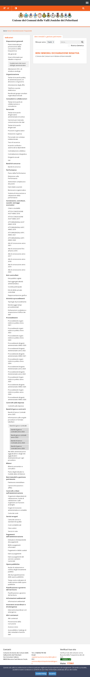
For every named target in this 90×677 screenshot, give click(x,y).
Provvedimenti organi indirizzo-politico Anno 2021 (16, 323)
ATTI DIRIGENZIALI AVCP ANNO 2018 (16, 223)
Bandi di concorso (13, 163)
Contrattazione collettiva (16, 151)
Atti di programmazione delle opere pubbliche (16, 576)
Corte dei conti (13, 513)
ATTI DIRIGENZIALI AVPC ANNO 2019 (16, 228)
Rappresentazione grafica (17, 295)
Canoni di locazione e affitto (15, 487)
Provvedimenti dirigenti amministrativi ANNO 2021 (17, 355)
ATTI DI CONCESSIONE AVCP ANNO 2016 (15, 212)
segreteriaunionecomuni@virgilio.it (44, 657)
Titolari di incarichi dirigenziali (14, 126)
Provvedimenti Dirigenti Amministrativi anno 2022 (17, 349)
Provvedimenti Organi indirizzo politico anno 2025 (16, 379)
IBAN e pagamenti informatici (14, 546)
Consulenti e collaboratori (16, 99)
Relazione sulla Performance (13, 177)
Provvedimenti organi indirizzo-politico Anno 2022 (16, 330)
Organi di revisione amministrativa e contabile (17, 509)
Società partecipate (15, 287)
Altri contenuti (12, 615)
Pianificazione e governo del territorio (16, 589)
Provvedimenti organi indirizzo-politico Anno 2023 (16, 338)
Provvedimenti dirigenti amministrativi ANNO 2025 (17, 386)
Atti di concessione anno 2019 (16, 265)
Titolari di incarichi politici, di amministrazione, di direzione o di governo (17, 79)
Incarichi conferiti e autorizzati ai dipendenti (16, 146)
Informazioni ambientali (16, 598)
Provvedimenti (12, 318)
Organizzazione (12, 74)
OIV (9, 160)
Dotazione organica (15, 134)
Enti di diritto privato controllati (15, 291)
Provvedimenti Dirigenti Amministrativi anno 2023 (17, 373)
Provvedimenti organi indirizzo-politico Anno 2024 (16, 361)
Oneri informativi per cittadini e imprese (15, 58)
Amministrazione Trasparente (22, 31)
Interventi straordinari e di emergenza (16, 605)
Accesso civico (13, 627)
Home (9, 31)
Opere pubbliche (12, 564)
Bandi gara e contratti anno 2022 (18, 436)
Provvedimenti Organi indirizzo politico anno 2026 (16, 392)
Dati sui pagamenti (14, 554)
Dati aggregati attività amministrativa (15, 282)
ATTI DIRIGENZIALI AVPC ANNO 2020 (16, 239)
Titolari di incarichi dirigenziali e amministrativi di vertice (16, 115)
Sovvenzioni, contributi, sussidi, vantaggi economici (15, 203)
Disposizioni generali (14, 41)
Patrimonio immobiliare (16, 482)
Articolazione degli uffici (16, 85)
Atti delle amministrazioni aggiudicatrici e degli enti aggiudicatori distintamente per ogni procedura (17, 456)
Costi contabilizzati (14, 525)
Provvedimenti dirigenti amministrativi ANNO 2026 (17, 398)
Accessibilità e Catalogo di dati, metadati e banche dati (17, 632)
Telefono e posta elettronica (14, 89)
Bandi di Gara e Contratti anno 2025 (16, 413)
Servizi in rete (13, 531)
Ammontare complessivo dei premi (17, 183)
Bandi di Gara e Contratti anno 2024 (18, 442)
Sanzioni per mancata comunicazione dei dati (16, 121)
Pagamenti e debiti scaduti (17, 550)
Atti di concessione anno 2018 (16, 260)
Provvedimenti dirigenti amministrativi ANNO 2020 (17, 344)
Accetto (52, 674)
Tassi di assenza (14, 142)
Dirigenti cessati (13, 157)
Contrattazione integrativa (17, 154)
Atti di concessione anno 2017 (16, 255)
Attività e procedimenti (15, 298)
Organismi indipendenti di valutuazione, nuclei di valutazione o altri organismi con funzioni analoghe (17, 500)
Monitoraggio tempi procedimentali (15, 306)
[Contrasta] (16, 8)
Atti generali (12, 54)
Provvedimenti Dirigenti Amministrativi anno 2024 (17, 368)
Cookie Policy (41, 674)
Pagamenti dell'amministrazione (14, 535)
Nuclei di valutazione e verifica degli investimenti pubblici (17, 569)
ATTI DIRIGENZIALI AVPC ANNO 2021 (16, 234)
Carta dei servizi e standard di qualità (14, 521)
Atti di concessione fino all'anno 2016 (16, 250)
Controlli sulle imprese (15, 403)
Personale (10, 109)
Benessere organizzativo (17, 190)
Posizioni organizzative (16, 131)
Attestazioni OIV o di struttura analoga (15, 70)
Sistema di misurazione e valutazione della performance (17, 195)
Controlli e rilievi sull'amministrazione (14, 492)
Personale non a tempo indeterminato (16, 138)
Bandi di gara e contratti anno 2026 (18, 447)
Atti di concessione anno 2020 (16, 271)
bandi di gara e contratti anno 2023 (18, 431)
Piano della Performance (17, 173)
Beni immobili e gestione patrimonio (16, 478)
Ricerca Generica (77, 45)
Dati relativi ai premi (15, 187)
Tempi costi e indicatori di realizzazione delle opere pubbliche (17, 582)
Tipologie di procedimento (17, 302)
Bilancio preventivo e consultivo (15, 467)
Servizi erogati (12, 516)
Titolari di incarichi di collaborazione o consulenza (15, 104)
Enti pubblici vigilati (14, 278)
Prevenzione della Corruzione (14, 623)
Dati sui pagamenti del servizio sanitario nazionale (16, 559)
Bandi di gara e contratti (16, 409)
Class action (12, 528)
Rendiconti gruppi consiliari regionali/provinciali (17, 94)
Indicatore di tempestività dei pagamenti (17, 541)
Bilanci (8, 463)
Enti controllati (12, 275)
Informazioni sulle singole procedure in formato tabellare (17, 419)
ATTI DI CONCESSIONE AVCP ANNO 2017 (15, 218)
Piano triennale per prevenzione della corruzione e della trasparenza (15, 47)
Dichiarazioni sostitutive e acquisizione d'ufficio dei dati (17, 312)
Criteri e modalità (14, 208)
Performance (11, 170)
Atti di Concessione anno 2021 (17, 244)
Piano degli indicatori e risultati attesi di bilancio (16, 473)
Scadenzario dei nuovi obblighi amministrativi (18, 64)
